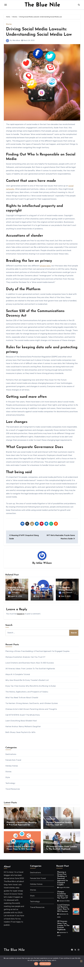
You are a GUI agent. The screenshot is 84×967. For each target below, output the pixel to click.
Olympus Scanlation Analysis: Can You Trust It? (25, 657)
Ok (36, 964)
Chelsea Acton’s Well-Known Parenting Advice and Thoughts (31, 709)
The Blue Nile (42, 5)
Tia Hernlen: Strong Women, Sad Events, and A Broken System (31, 703)
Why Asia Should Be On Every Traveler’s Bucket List (27, 680)
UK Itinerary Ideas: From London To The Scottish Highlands (30, 669)
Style (7, 777)
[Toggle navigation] (5, 4)
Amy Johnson (42, 593)
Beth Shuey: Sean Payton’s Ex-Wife (20, 732)
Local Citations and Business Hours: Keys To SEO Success (29, 663)
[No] (81, 961)
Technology (10, 783)
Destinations (10, 754)
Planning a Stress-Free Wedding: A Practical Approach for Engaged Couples (37, 651)
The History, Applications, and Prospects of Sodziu (26, 692)
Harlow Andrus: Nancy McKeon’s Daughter (23, 726)
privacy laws (45, 266)
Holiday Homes (11, 766)
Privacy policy (45, 964)
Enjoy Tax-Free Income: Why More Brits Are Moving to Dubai (30, 686)
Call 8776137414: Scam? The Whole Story (22, 715)
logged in (20, 614)
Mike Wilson (16, 40)
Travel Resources (12, 789)
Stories (9, 24)
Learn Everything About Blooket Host (21, 721)
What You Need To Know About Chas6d (40, 590)
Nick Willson (16, 593)
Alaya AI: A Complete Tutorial (17, 674)
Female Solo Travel (13, 760)
